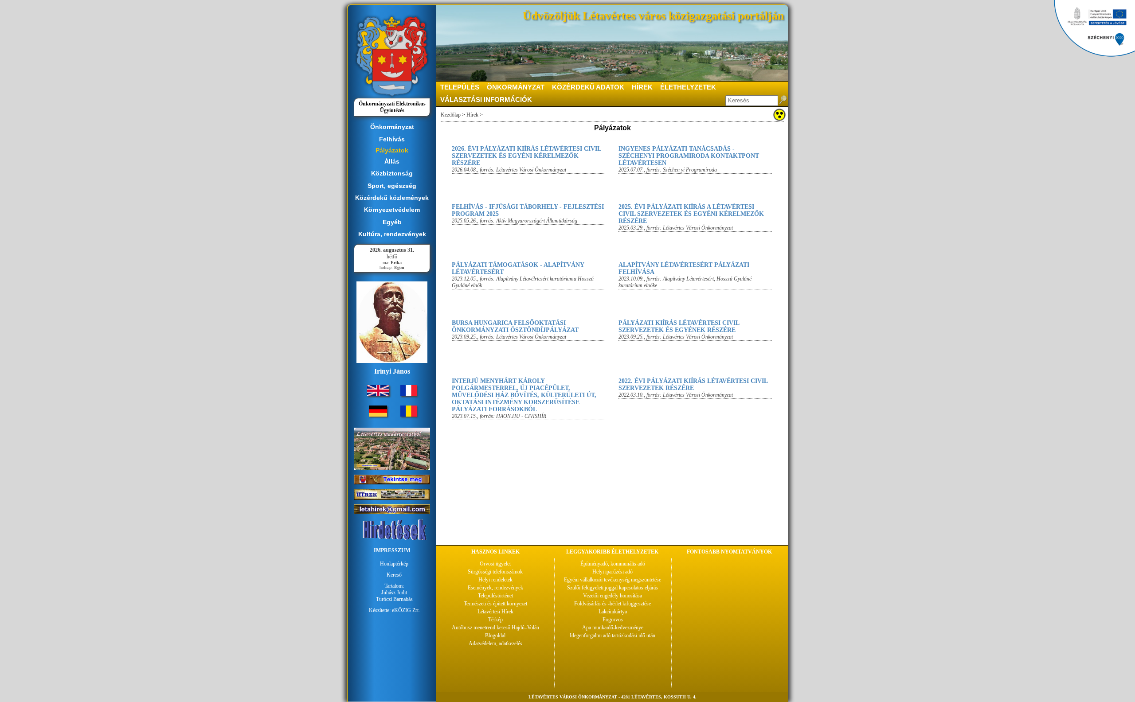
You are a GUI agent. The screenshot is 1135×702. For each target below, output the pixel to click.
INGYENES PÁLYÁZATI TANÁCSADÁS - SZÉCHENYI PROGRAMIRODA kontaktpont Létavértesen (688, 155)
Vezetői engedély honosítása (612, 596)
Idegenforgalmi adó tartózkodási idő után (612, 635)
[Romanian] (408, 415)
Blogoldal (495, 635)
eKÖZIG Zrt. (406, 610)
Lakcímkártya (613, 611)
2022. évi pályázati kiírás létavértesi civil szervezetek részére (692, 384)
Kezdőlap (451, 115)
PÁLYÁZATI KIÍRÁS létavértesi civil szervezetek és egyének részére (678, 326)
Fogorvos (613, 619)
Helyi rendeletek (495, 580)
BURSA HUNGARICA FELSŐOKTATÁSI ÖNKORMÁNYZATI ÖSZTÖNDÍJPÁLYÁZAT (515, 326)
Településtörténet (495, 596)
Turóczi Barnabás (394, 599)
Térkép (495, 619)
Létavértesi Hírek (495, 611)
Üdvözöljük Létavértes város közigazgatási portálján (653, 15)
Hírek (472, 115)
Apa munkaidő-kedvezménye (612, 627)
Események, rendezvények (495, 588)
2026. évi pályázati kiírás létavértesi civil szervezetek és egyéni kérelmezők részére (526, 155)
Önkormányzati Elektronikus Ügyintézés (392, 107)
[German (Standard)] (378, 415)
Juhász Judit (394, 592)
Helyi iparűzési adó (612, 572)
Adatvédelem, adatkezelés (495, 643)
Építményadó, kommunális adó (612, 564)
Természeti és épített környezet (495, 604)
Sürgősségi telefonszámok (495, 572)
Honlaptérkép (394, 564)
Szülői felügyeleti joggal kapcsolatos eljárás (612, 588)
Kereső (394, 575)
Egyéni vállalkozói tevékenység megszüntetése (612, 580)
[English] (378, 394)
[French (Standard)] (408, 394)
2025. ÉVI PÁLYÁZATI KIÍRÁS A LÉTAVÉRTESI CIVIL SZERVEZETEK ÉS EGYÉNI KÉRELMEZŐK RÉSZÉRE (691, 213)
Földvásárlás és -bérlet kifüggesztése (612, 604)
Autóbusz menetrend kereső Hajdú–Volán (495, 627)
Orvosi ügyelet (495, 564)
